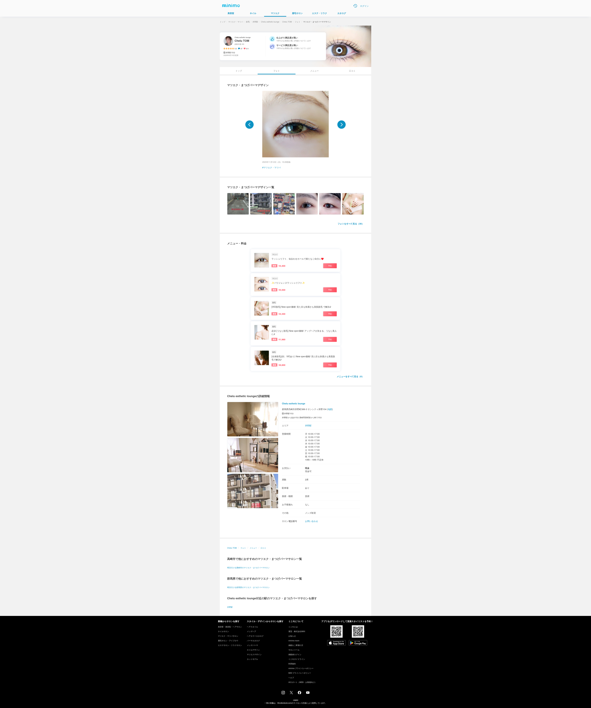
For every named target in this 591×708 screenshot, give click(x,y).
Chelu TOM (287, 21)
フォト (297, 21)
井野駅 (255, 21)
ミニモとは (293, 626)
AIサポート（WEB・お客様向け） (302, 682)
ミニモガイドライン (296, 659)
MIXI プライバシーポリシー (299, 673)
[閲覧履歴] (355, 5)
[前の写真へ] (249, 124)
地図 (330, 409)
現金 (307, 467)
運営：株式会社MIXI (296, 631)
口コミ (352, 70)
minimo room (293, 640)
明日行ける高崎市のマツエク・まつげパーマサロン (248, 567)
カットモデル (252, 659)
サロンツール (294, 649)
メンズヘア (251, 631)
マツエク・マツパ (235, 21)
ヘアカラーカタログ (255, 636)
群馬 (248, 21)
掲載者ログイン (294, 654)
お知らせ (292, 636)
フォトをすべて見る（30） (351, 223)
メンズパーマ (252, 645)
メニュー (314, 70)
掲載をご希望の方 (295, 645)
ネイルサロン (223, 631)
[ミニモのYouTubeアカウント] (308, 692)
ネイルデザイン (253, 649)
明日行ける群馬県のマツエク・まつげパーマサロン (248, 587)
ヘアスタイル (252, 626)
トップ (222, 21)
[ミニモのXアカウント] (291, 693)
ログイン (364, 5)
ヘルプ (291, 677)
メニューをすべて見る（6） (350, 376)
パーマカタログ (253, 640)
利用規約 (292, 663)
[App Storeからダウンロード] (336, 643)
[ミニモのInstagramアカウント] (283, 693)
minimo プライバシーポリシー (301, 668)
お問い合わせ (311, 521)
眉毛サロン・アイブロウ (228, 640)
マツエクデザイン (254, 654)
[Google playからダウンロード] (358, 643)
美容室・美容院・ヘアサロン (230, 626)
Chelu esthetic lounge (270, 21)
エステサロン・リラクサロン (230, 645)
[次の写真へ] (341, 124)
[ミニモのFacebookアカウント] (299, 693)
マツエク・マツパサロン (228, 636)
